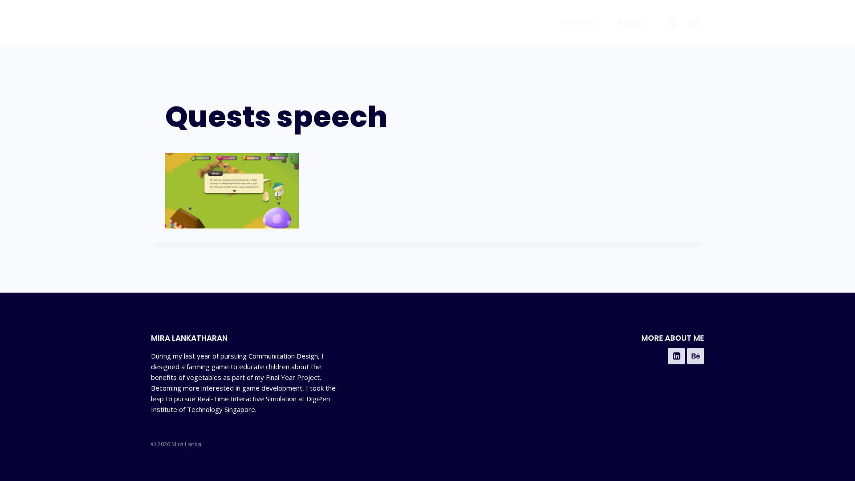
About (631, 23)
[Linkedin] (672, 23)
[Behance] (694, 23)
